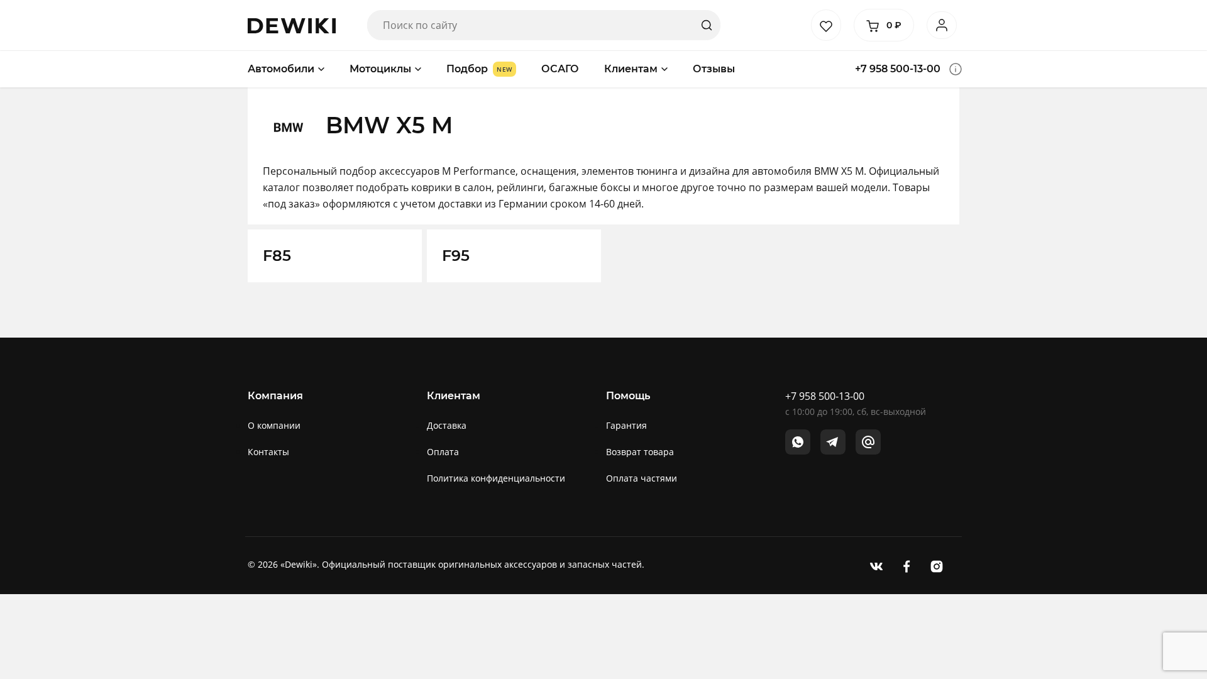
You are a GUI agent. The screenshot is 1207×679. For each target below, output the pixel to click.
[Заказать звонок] (955, 69)
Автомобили (281, 69)
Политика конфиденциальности (496, 478)
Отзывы (714, 69)
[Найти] (707, 25)
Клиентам (631, 69)
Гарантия (626, 425)
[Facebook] (906, 565)
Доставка (446, 425)
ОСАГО (560, 69)
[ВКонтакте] (876, 565)
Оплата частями (641, 478)
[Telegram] (833, 442)
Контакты (268, 452)
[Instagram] (936, 565)
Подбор (467, 69)
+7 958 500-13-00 (897, 69)
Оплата (443, 452)
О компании (274, 425)
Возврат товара (640, 452)
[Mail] (868, 442)
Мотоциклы (380, 69)
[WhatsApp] (797, 442)
